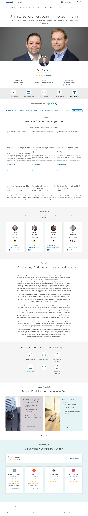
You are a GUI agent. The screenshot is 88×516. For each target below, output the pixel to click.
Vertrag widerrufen (10, 506)
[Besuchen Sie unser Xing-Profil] (56, 104)
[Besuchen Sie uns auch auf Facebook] (52, 104)
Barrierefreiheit (33, 513)
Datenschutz (25, 513)
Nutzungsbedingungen (43, 513)
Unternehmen (54, 513)
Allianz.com (71, 513)
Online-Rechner (63, 513)
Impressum (17, 513)
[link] (44, 93)
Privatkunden (20, 2)
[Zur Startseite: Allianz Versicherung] (9, 2)
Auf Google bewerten (73, 458)
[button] (44, 61)
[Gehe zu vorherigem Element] (20, 497)
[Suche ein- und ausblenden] (81, 8)
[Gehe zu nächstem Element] (68, 497)
